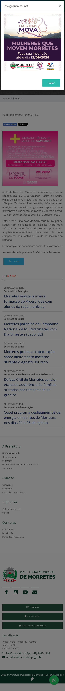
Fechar (51, 82)
